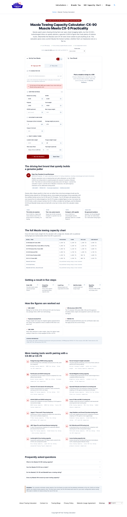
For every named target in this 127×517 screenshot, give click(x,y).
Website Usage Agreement (86, 503)
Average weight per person (52, 121)
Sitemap (102, 503)
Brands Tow (76, 5)
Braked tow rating (31, 95)
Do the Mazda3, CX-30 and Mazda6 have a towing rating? (44, 472)
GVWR (47, 95)
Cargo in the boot (31, 128)
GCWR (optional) (31, 109)
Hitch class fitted (31, 146)
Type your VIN (37, 65)
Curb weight (48, 102)
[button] (67, 5)
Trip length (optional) (50, 146)
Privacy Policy (68, 503)
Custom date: (77, 48)
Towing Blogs (55, 503)
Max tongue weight (50, 109)
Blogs (108, 5)
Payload (29, 102)
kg (61, 59)
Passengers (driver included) (34, 121)
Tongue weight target (50, 140)
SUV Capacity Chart (92, 5)
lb (57, 59)
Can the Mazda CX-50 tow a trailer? (37, 467)
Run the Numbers (39, 156)
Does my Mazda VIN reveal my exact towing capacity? (42, 477)
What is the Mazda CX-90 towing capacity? (39, 462)
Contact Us (44, 503)
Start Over (56, 156)
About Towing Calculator (28, 503)
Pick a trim (54, 65)
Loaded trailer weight (32, 140)
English (113, 503)
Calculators (61, 5)
